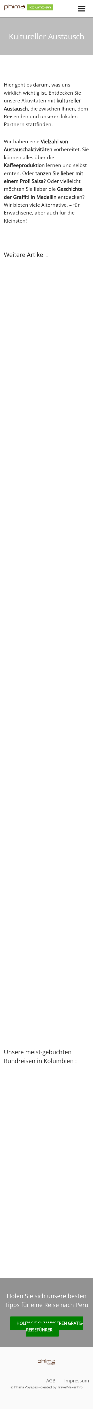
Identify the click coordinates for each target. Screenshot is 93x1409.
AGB (51, 1380)
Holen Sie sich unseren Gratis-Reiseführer (50, 1326)
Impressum (76, 1380)
